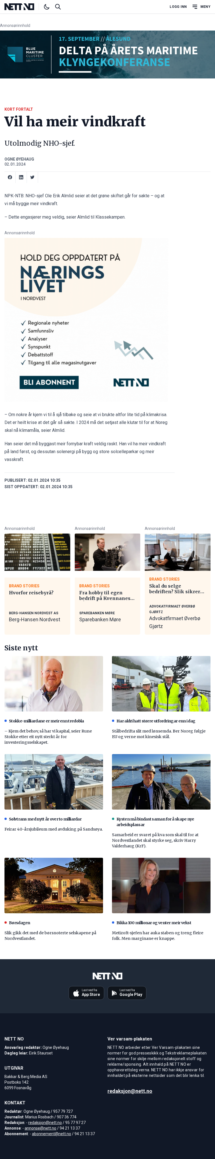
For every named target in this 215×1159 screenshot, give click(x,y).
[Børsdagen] (53, 885)
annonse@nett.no (40, 1128)
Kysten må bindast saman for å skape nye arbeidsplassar (155, 822)
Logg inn (178, 7)
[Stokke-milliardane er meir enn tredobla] (53, 683)
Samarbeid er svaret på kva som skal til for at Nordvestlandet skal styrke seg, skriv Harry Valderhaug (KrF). (155, 840)
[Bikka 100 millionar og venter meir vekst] (161, 885)
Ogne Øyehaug (19, 159)
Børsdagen (19, 922)
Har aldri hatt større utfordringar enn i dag (155, 721)
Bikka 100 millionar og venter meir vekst (153, 922)
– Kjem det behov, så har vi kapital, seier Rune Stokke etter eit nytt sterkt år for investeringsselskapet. (48, 737)
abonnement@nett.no (51, 1134)
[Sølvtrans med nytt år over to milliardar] (53, 782)
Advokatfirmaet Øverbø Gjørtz (174, 622)
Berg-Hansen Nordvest (34, 619)
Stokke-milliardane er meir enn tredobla (46, 721)
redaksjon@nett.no (45, 1122)
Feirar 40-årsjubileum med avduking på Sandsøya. (53, 829)
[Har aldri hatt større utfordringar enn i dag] (161, 683)
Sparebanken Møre (100, 619)
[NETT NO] (23, 6)
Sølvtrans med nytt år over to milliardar (45, 819)
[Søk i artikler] (58, 6)
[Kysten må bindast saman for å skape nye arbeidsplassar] (161, 782)
